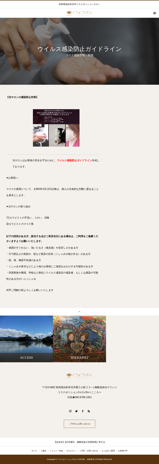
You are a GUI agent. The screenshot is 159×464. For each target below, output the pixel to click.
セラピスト (71, 451)
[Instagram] (70, 411)
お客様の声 (122, 451)
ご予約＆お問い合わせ (79, 424)
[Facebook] (82, 411)
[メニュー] (154, 13)
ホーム (34, 451)
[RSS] (88, 411)
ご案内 (43, 451)
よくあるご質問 (108, 451)
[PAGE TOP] (79, 312)
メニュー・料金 (56, 451)
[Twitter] (76, 411)
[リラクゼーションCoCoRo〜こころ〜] (79, 375)
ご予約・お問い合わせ (88, 451)
